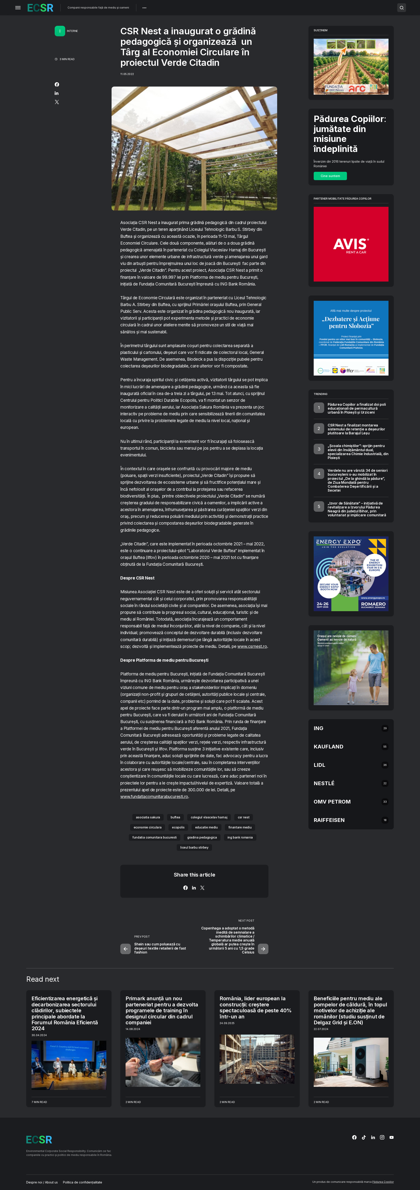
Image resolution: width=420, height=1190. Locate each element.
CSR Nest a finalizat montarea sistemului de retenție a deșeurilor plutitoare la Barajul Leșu (356, 429)
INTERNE (72, 31)
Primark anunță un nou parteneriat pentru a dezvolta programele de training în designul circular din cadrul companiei (162, 1010)
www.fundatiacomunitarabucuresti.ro (154, 796)
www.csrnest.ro (252, 646)
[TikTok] (364, 1137)
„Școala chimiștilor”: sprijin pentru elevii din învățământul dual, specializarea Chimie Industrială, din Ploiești (358, 452)
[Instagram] (382, 1137)
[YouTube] (391, 1137)
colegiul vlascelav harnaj (209, 817)
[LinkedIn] (373, 1137)
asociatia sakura (148, 817)
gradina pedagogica (202, 837)
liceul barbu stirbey (194, 847)
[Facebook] (354, 1137)
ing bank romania (240, 837)
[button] (18, 7)
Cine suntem (330, 176)
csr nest (243, 817)
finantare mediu (240, 827)
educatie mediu (206, 827)
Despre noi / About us (42, 1182)
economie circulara (148, 827)
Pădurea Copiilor (383, 1181)
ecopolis (178, 827)
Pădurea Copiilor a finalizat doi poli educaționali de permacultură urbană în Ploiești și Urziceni (357, 408)
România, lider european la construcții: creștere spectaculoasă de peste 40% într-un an (256, 1007)
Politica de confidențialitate (82, 1182)
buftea (175, 817)
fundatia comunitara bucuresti (154, 837)
